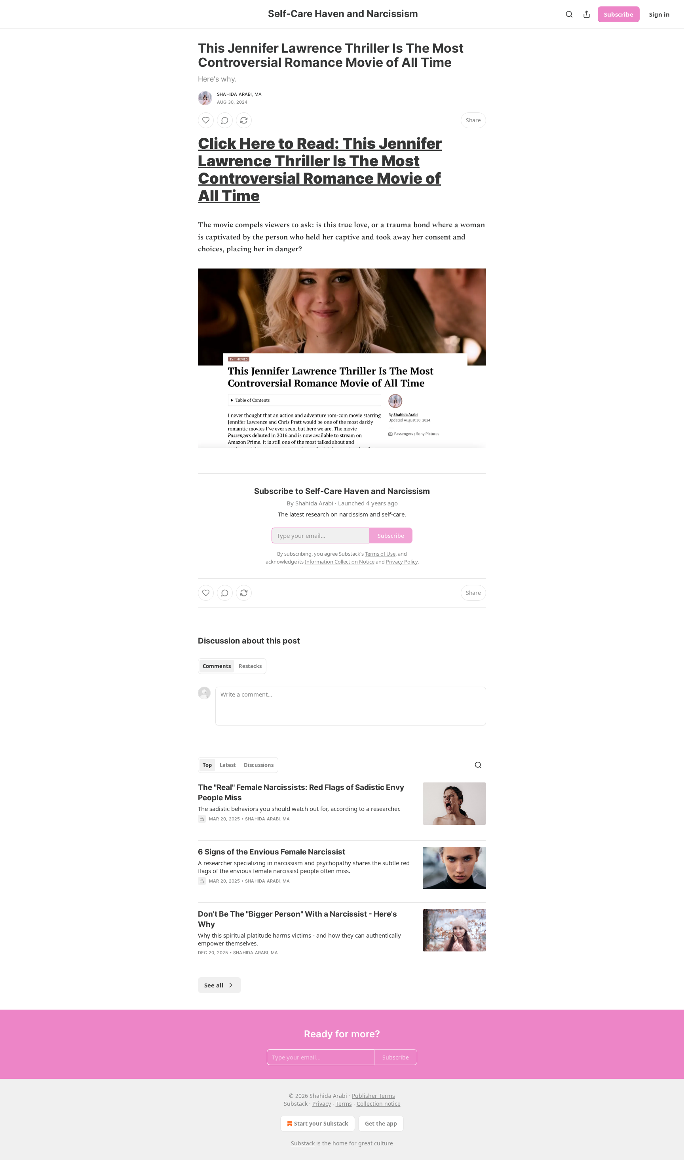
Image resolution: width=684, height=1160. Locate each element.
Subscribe (618, 14)
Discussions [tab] (259, 765)
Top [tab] (207, 765)
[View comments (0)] (225, 120)
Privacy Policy (402, 561)
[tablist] (232, 666)
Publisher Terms (373, 1095)
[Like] (206, 120)
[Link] (186, 169)
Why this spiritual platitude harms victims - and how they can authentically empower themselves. (299, 939)
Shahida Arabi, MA (239, 94)
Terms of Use (380, 553)
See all (214, 985)
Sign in (659, 14)
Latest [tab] (228, 765)
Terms (344, 1103)
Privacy (321, 1103)
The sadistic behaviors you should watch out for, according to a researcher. (299, 809)
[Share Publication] (587, 14)
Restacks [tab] (250, 666)
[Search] (569, 14)
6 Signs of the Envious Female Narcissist (271, 851)
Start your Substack (321, 1123)
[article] (342, 808)
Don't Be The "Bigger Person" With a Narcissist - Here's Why (297, 919)
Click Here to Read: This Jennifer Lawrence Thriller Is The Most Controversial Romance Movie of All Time (320, 169)
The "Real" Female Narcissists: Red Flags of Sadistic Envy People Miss (301, 792)
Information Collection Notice (339, 561)
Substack (303, 1143)
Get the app (381, 1123)
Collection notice (379, 1103)
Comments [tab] (217, 666)
